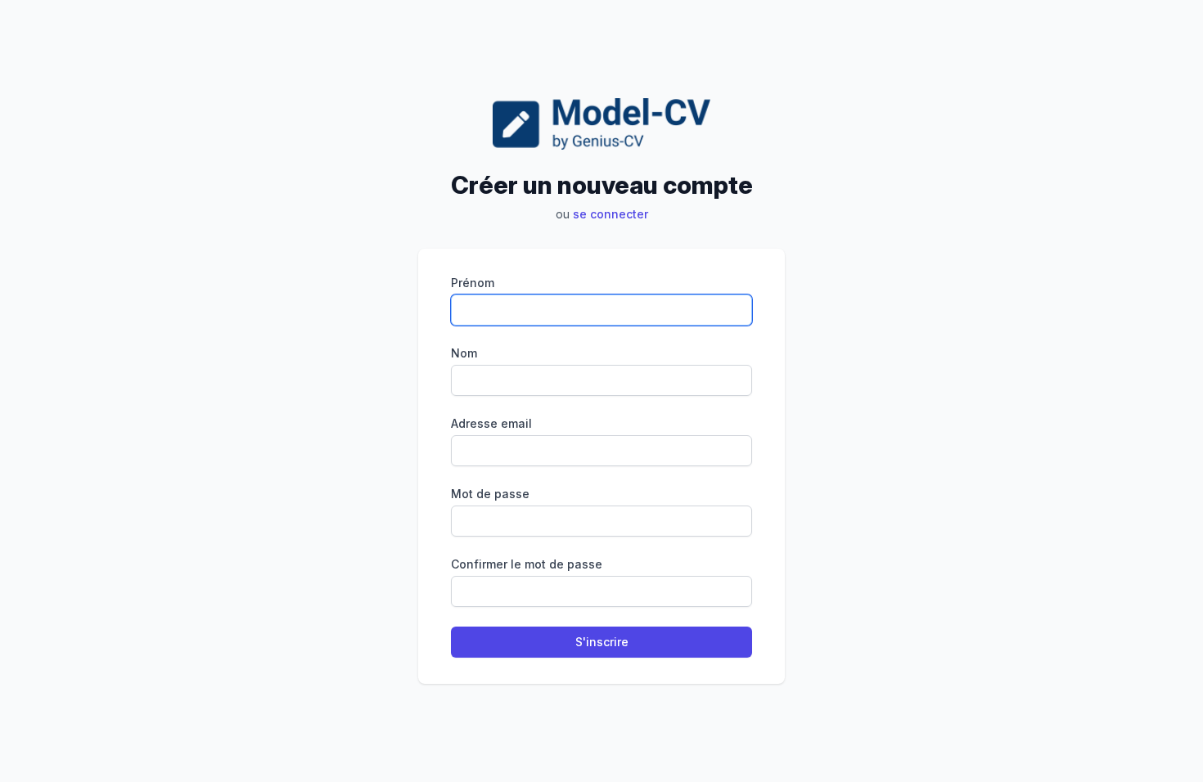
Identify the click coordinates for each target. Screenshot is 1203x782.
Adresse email (491, 423)
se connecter (610, 214)
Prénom (472, 283)
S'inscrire (602, 642)
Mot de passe (490, 494)
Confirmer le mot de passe (526, 564)
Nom (464, 353)
